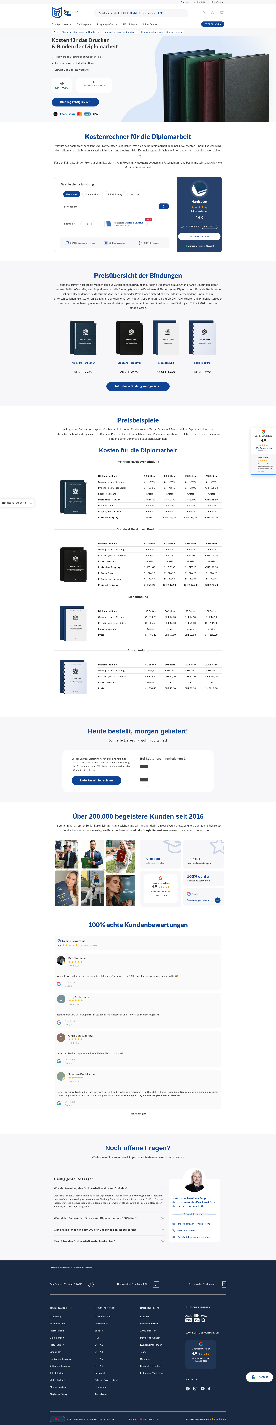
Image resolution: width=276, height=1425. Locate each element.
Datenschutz (96, 1419)
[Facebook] (187, 1388)
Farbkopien (101, 1373)
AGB (69, 1419)
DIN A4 (99, 1351)
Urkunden (100, 1387)
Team (143, 1351)
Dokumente (101, 1323)
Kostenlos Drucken (150, 1365)
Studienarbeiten (61, 1308)
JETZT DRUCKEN (212, 24)
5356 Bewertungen (160, 891)
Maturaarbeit (57, 1344)
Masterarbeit (57, 1330)
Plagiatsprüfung (106, 24)
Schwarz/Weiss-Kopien (107, 1380)
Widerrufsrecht (81, 1419)
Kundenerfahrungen (151, 1344)
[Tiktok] (209, 1388)
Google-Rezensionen (155, 830)
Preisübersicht (103, 1316)
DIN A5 (99, 1358)
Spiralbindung (57, 1373)
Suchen (184, 2)
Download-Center (150, 1337)
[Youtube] (202, 1388)
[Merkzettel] (212, 13)
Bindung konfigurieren (75, 102)
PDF (97, 1337)
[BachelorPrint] (65, 17)
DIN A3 (99, 1344)
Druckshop (56, 1316)
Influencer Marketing (151, 1373)
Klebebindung (57, 1380)
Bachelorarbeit (58, 1323)
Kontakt (201, 2)
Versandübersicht (150, 1323)
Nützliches (129, 24)
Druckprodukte (60, 24)
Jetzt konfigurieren (199, 236)
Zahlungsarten (148, 1330)
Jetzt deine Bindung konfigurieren (138, 386)
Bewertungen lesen (198, 900)
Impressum (109, 1419)
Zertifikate (101, 1394)
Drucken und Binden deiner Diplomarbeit (168, 289)
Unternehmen (149, 1308)
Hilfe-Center (216, 2)
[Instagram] (195, 1388)
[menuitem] (56, 1419)
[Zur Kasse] (221, 13)
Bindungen (83, 24)
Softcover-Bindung (60, 1365)
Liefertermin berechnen (96, 780)
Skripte (99, 1330)
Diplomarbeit (57, 1337)
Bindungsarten (58, 1387)
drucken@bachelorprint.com (194, 1223)
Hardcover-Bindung (60, 1358)
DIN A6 (99, 1365)
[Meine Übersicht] (204, 13)
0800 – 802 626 (186, 1230)
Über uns (145, 1358)
